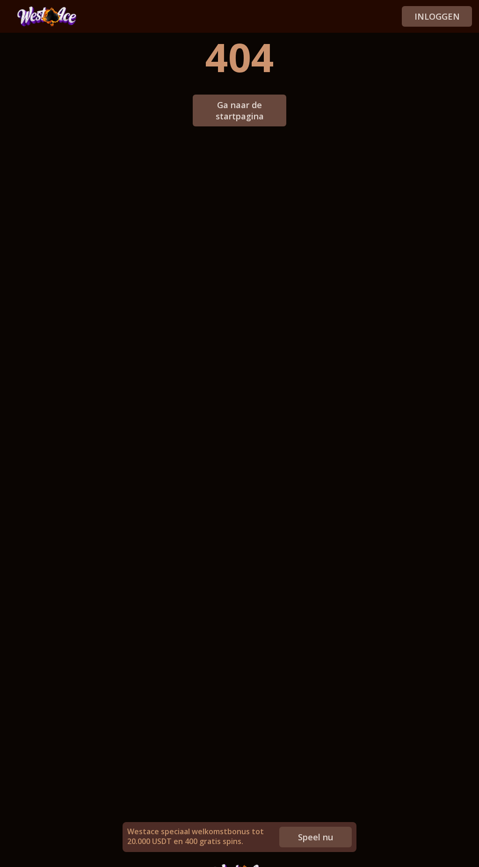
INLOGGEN (437, 16)
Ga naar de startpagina (240, 110)
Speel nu (315, 837)
